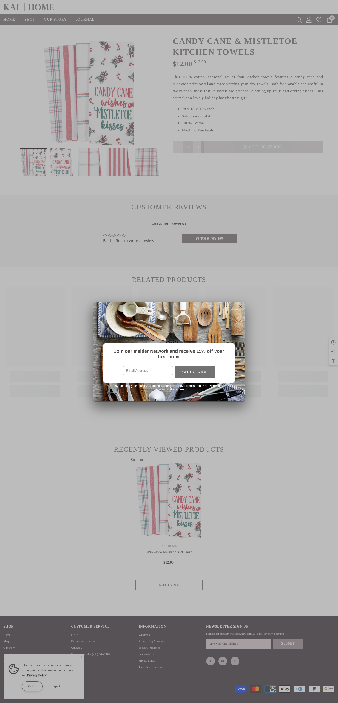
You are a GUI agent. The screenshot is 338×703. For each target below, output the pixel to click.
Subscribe (195, 372)
